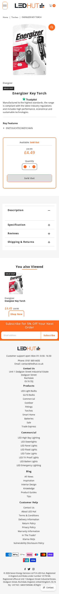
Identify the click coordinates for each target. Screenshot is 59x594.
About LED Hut (28, 511)
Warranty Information (29, 531)
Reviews (13, 233)
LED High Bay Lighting (29, 437)
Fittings (29, 406)
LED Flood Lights (29, 449)
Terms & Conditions (29, 515)
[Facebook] (25, 569)
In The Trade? (29, 535)
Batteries (28, 418)
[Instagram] (33, 569)
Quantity (29, 161)
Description (16, 210)
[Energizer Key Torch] (16, 283)
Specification (17, 224)
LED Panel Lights (29, 445)
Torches (14, 17)
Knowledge (28, 488)
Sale (29, 422)
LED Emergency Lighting (29, 465)
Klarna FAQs (29, 539)
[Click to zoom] (51, 27)
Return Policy (29, 523)
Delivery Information (28, 519)
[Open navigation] (4, 5)
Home (5, 17)
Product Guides (29, 492)
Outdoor (29, 402)
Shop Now (16, 314)
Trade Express (29, 426)
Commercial (29, 398)
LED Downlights (29, 441)
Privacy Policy (29, 527)
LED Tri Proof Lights (29, 457)
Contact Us (28, 507)
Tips (29, 496)
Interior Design (28, 484)
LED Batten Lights (29, 461)
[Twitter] (29, 569)
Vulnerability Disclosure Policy (29, 543)
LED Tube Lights (29, 453)
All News (29, 476)
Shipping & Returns (21, 242)
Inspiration (28, 480)
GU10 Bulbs (29, 394)
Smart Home (29, 414)
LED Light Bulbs (29, 390)
